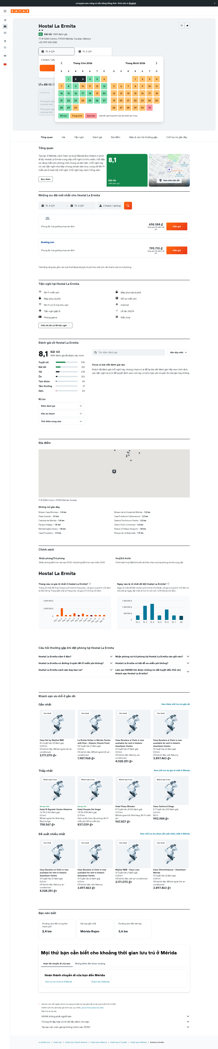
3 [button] (82, 79)
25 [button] (90, 100)
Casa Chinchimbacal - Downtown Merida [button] (169, 871)
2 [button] (75, 79)
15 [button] (68, 93)
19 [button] (97, 93)
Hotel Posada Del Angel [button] (89, 809)
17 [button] (83, 93)
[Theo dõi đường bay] (5, 47)
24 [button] (82, 100)
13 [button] (104, 86)
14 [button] (61, 93)
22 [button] (68, 100)
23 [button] (75, 100)
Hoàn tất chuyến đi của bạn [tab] (56, 963)
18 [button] (90, 93)
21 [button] (61, 100)
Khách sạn (58, 1042)
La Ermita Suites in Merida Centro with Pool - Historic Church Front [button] (94, 741)
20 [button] (104, 93)
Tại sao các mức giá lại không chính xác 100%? (66, 1027)
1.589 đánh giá (60, 34)
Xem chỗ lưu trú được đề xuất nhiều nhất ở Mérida (165, 833)
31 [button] (149, 107)
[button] (214, 3)
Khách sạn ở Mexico (99, 1042)
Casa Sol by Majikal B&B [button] (52, 740)
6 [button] (104, 79)
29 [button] (68, 107)
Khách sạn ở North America (76, 1042)
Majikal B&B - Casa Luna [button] (127, 869)
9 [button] (75, 86)
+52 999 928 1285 (48, 42)
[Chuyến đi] (5, 56)
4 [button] (90, 79)
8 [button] (68, 86)
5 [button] (97, 79)
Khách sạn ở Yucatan (118, 1042)
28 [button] (61, 107)
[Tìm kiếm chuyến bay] (5, 20)
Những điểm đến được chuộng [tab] (90, 963)
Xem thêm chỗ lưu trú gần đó (175, 704)
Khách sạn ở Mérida (100, 981)
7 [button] (61, 86)
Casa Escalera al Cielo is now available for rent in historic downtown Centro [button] (129, 743)
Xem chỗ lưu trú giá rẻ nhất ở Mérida (172, 770)
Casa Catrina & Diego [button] (163, 806)
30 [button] (75, 107)
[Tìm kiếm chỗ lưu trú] (5, 26)
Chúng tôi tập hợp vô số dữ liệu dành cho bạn (65, 1021)
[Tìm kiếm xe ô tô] (5, 33)
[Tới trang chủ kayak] (20, 11)
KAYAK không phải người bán (56, 1016)
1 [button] (68, 79)
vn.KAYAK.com (44, 1042)
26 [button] (97, 100)
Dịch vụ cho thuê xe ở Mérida (58, 981)
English (132, 3)
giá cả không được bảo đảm (92, 1008)
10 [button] (83, 86)
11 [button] (90, 86)
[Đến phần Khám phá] (5, 41)
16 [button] (76, 93)
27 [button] (104, 100)
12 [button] (97, 86)
